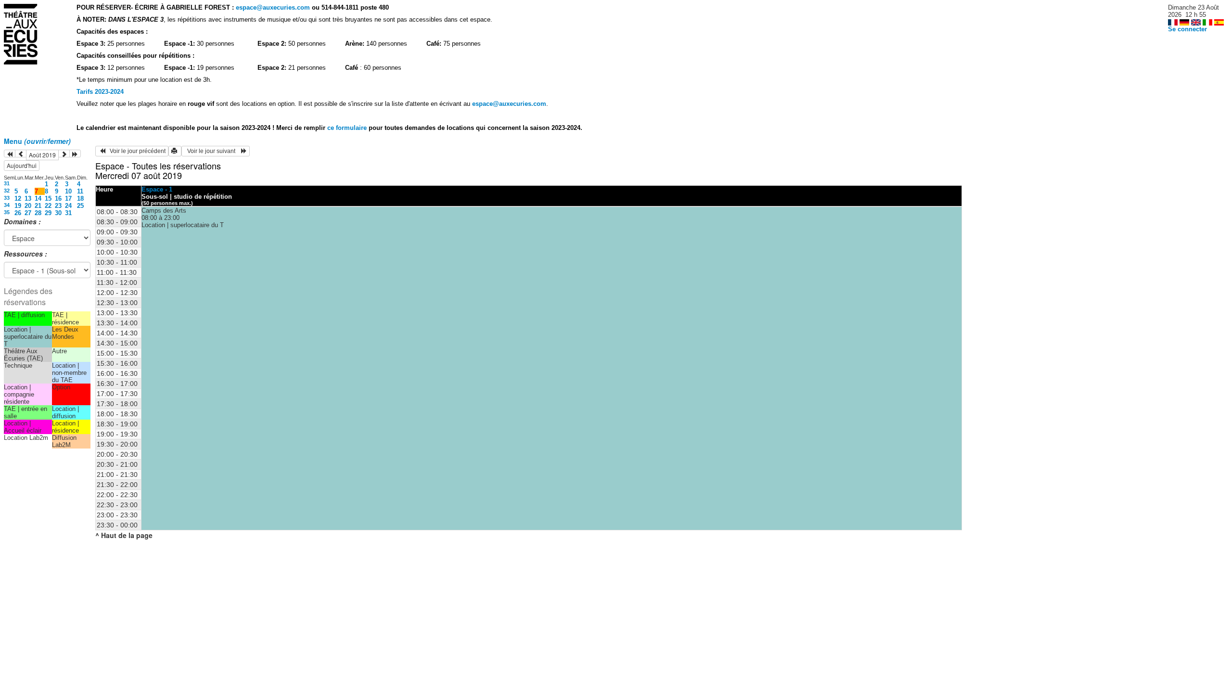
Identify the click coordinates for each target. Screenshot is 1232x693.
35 (7, 212)
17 (68, 198)
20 (28, 205)
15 (48, 198)
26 (17, 213)
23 (58, 205)
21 (38, 205)
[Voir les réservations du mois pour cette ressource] (20, 153)
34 (7, 205)
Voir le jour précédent (135, 151)
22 (48, 205)
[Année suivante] (75, 153)
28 (38, 213)
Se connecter (1187, 29)
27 (28, 213)
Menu (37, 141)
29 (48, 213)
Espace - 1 (156, 189)
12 (17, 198)
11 (80, 191)
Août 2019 (42, 155)
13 (28, 198)
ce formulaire (348, 127)
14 (38, 198)
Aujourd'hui (22, 165)
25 (80, 205)
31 (7, 183)
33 (7, 198)
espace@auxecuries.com (273, 7)
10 (68, 191)
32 (7, 190)
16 (58, 198)
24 (68, 205)
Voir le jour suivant (212, 151)
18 (80, 198)
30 (58, 213)
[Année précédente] (9, 153)
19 (17, 205)
